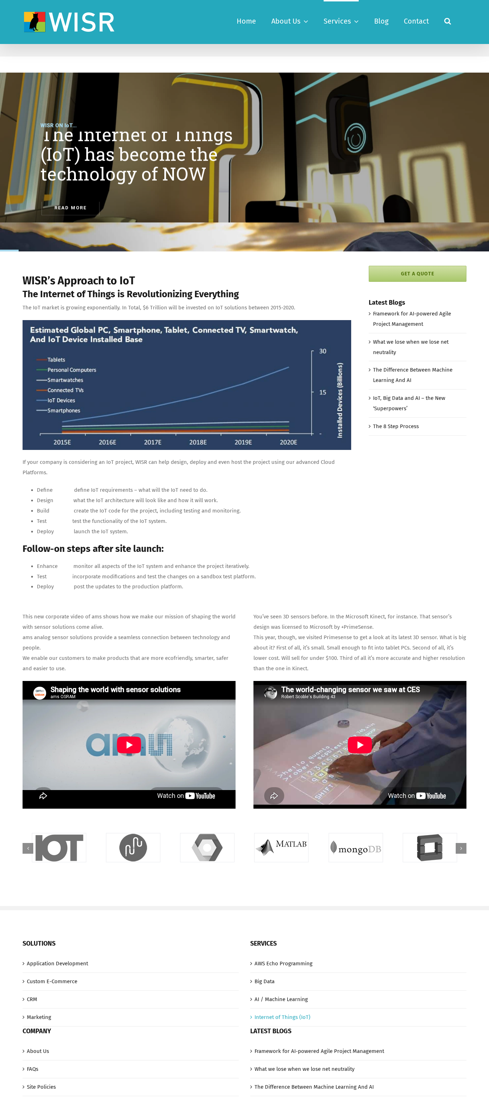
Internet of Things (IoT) (282, 1017)
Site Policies (41, 1087)
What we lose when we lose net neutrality (304, 1069)
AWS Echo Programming (284, 963)
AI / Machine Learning (281, 999)
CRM (32, 999)
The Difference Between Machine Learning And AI (314, 1087)
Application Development (57, 963)
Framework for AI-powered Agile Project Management (319, 1051)
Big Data (265, 981)
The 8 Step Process (396, 426)
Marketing (39, 1017)
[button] (447, 20)
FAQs (32, 1069)
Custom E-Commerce (52, 981)
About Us (38, 1051)
